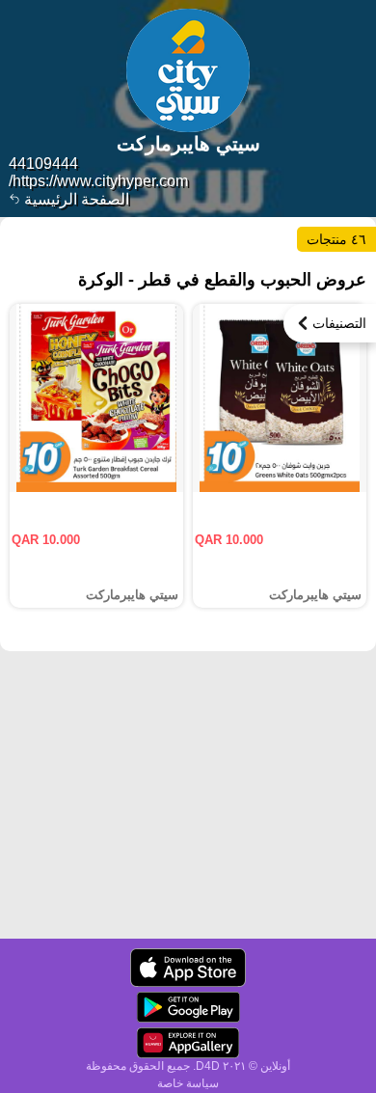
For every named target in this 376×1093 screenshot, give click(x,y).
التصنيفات (339, 323)
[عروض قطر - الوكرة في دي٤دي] (188, 967)
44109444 (43, 163)
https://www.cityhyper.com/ (98, 181)
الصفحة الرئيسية (74, 199)
